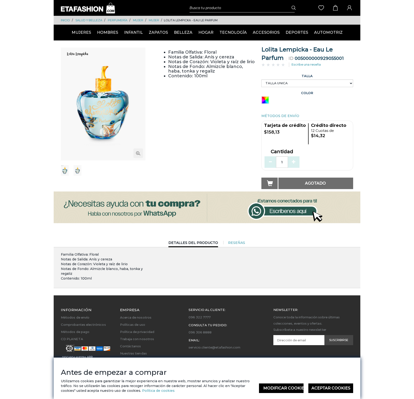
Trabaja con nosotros (137, 339)
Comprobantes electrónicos (83, 324)
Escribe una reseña (306, 64)
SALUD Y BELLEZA (88, 20)
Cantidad (282, 151)
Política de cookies (158, 390)
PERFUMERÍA (117, 20)
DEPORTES (297, 32)
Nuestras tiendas (133, 353)
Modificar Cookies (283, 388)
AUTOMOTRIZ (328, 32)
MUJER (138, 20)
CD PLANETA (72, 339)
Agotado (315, 183)
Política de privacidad (137, 332)
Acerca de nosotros (135, 317)
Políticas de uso (132, 324)
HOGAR (205, 32)
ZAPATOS (158, 32)
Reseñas (236, 243)
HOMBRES (107, 32)
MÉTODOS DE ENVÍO (280, 116)
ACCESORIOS (266, 32)
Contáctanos (130, 346)
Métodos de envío (75, 317)
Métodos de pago (75, 332)
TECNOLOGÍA (233, 32)
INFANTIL (133, 32)
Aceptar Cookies (330, 388)
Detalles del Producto (193, 243)
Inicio (65, 20)
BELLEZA (183, 32)
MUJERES (81, 32)
